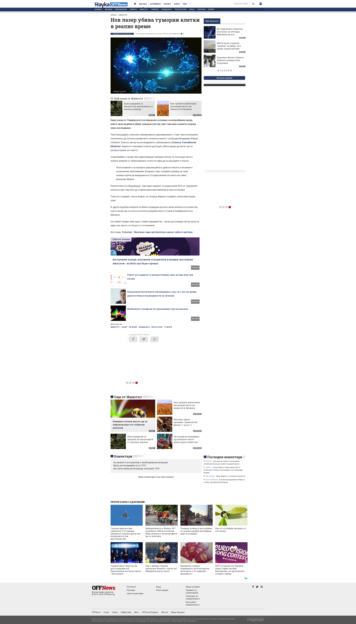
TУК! (143, 465)
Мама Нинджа (178, 612)
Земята (133, 9)
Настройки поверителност (193, 603)
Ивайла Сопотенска (122, 34)
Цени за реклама (135, 593)
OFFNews (96, 612)
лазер (124, 327)
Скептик (201, 9)
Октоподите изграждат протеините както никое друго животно (186, 439)
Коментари (123, 456)
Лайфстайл (126, 612)
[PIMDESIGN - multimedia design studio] (254, 620)
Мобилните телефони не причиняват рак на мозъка (157, 308)
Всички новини (224, 78)
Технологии (180, 9)
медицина (144, 327)
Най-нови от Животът (128, 98)
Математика (121, 9)
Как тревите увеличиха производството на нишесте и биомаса (183, 106)
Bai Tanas (210, 476)
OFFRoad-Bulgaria (150, 612)
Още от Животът (128, 397)
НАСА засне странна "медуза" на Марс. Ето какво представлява (229, 46)
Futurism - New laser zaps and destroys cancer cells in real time (157, 232)
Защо (192, 9)
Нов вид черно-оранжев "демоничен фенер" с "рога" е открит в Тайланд (185, 423)
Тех (185, 4)
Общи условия (193, 587)
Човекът (155, 9)
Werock (164, 612)
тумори (168, 327)
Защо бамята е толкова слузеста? (230, 476)
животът (115, 327)
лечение (133, 327)
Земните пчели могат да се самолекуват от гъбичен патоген (130, 424)
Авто (177, 4)
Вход (158, 587)
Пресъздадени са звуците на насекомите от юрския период (138, 106)
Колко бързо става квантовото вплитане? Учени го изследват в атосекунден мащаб (223, 470)
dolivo (209, 461)
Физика (108, 9)
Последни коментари (224, 457)
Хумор (211, 9)
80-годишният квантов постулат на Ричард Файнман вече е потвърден (230, 33)
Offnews (155, 4)
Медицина (167, 9)
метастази (156, 327)
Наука (143, 4)
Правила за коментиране (192, 591)
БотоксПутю (212, 480)
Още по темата (121, 239)
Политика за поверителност (193, 597)
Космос (98, 9)
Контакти (131, 587)
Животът (144, 9)
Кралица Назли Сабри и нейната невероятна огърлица (230, 60)
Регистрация (162, 590)
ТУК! (157, 468)
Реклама (131, 590)
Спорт (167, 4)
